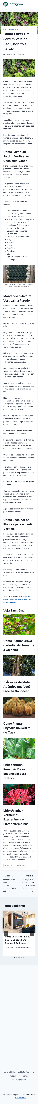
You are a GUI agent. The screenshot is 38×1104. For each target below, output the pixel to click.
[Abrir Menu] (33, 4)
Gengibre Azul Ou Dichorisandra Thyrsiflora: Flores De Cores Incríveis (28, 883)
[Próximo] (32, 933)
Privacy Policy (14, 1076)
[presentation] (19, 922)
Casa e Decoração (10, 30)
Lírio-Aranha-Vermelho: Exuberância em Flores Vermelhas (15, 817)
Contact (26, 1076)
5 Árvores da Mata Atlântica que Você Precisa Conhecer (17, 686)
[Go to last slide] (6, 933)
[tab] (14, 957)
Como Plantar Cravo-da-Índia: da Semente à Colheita (18, 645)
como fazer (8, 865)
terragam (9, 54)
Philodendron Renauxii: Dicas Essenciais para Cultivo (14, 771)
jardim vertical (21, 865)
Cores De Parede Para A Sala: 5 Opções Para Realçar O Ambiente (17, 939)
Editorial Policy (10, 1072)
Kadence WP (20, 1097)
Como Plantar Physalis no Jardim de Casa (16, 728)
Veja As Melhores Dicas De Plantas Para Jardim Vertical (17, 599)
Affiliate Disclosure (26, 1072)
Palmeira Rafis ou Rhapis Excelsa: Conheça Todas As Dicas (9, 883)
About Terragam (19, 1080)
